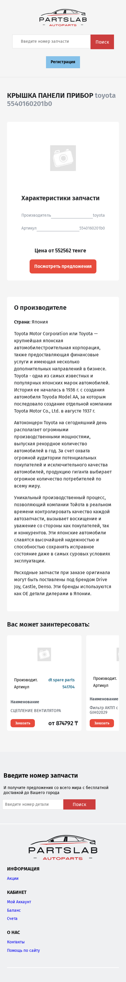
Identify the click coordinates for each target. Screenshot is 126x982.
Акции (12, 878)
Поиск (102, 42)
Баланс (14, 910)
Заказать (22, 723)
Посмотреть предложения (63, 266)
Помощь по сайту (23, 950)
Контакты (16, 942)
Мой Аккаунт (19, 901)
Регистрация (63, 61)
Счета (12, 918)
